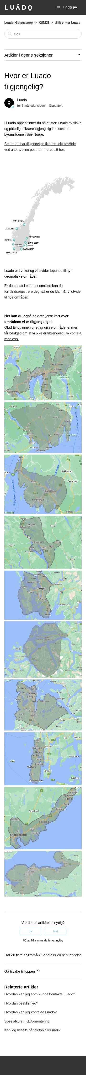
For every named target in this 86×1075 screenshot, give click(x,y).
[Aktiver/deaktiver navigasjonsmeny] (58, 7)
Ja (30, 931)
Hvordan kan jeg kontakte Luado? (30, 1012)
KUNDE (44, 22)
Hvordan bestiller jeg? (21, 1003)
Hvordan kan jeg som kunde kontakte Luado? (39, 994)
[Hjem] (18, 7)
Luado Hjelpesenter (18, 22)
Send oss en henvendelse (61, 955)
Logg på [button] (70, 7)
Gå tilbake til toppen (20, 971)
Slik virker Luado (68, 22)
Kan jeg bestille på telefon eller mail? (32, 1030)
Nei (55, 931)
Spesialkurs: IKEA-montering (26, 1021)
